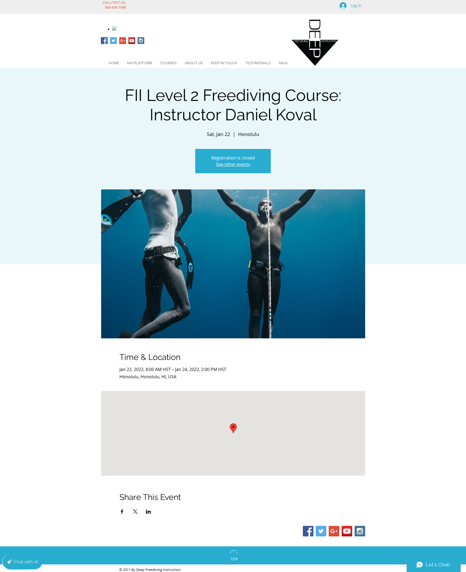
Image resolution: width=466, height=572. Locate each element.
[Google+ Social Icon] (122, 40)
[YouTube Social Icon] (131, 40)
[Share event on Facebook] (122, 511)
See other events (233, 164)
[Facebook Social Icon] (104, 40)
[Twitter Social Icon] (113, 40)
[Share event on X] (135, 511)
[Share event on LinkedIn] (148, 511)
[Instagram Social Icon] (141, 40)
